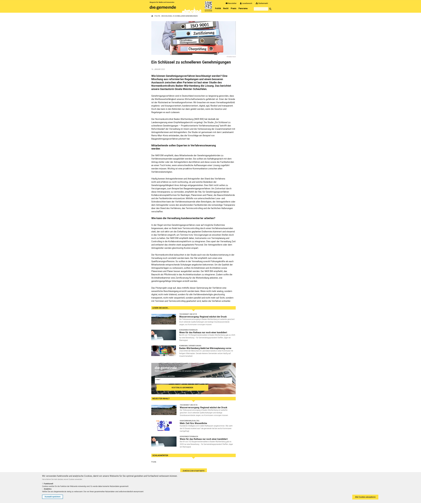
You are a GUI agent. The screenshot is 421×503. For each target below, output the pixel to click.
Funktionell (48, 484)
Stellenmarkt (263, 3)
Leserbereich (247, 3)
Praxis (233, 8)
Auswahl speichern (53, 497)
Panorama (243, 8)
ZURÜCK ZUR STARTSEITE (193, 471)
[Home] (163, 8)
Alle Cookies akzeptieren (365, 497)
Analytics (48, 489)
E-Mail (158, 379)
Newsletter (232, 3)
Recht (225, 8)
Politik (218, 8)
